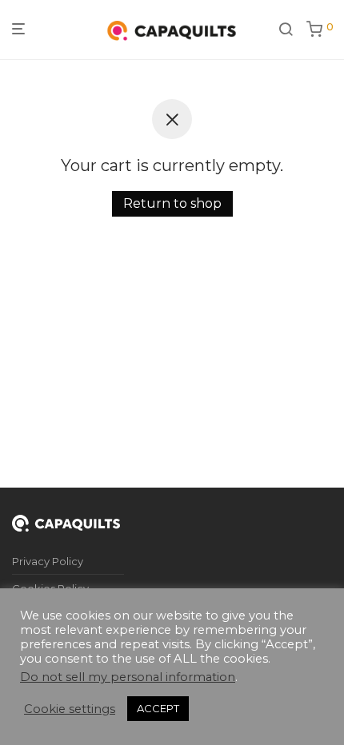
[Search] (285, 29)
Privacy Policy (47, 561)
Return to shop (172, 203)
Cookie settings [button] (69, 709)
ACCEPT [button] (158, 708)
